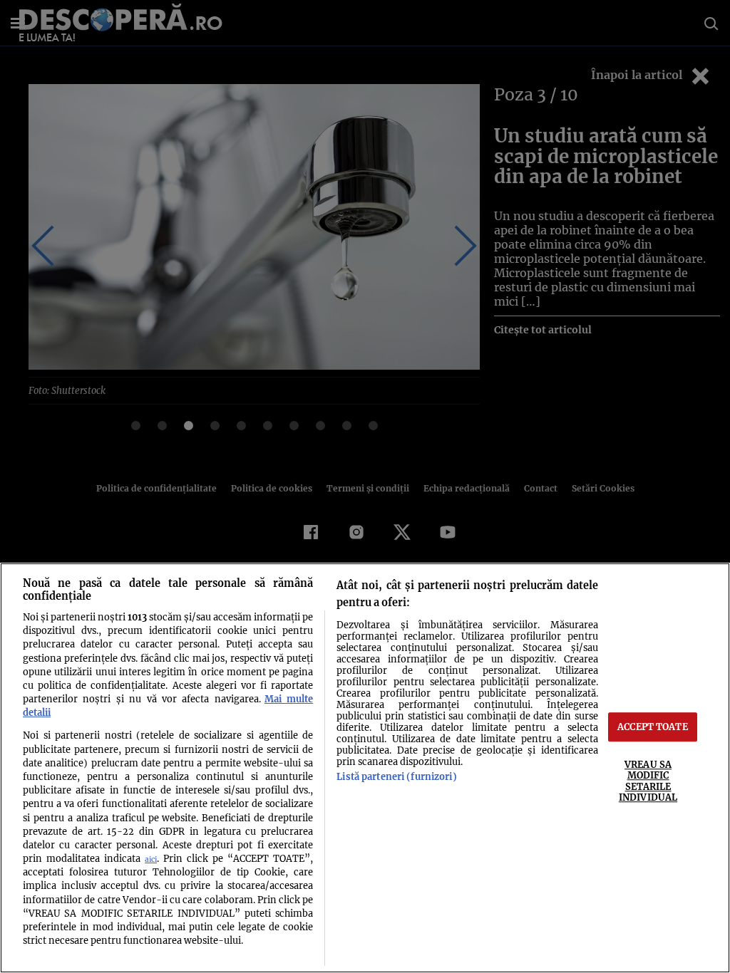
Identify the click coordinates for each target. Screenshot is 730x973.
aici (151, 859)
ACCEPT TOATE (652, 726)
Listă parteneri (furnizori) (396, 776)
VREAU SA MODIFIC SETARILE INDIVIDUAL (648, 781)
